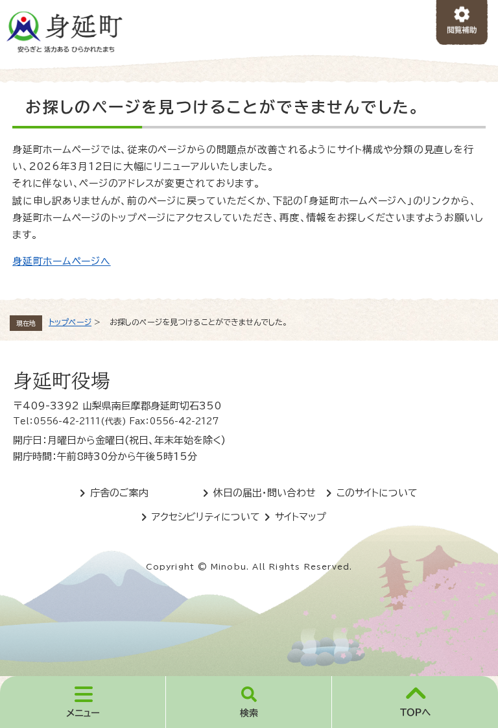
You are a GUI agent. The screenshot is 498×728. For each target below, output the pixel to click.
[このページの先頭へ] (415, 702)
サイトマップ (300, 517)
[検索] (249, 702)
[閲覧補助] (462, 23)
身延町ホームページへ (61, 261)
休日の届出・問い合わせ (264, 493)
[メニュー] (83, 702)
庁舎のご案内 (119, 493)
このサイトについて (377, 493)
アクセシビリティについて (206, 517)
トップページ (70, 322)
